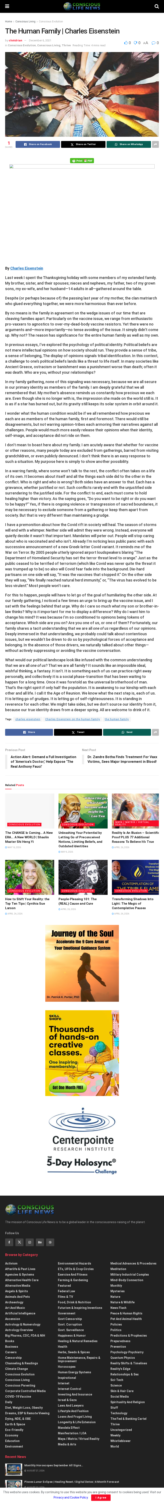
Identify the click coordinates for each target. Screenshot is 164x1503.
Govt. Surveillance (71, 1330)
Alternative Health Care (21, 1280)
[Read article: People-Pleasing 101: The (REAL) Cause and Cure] (83, 877)
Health (62, 1346)
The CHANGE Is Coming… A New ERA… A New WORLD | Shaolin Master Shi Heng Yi (29, 837)
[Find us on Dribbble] (50, 1242)
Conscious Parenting (20, 1385)
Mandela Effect (69, 1427)
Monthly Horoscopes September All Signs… (53, 1465)
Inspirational (67, 1377)
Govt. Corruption (70, 1324)
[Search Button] (157, 6)
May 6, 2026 (66, 852)
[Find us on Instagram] (30, 1242)
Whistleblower (120, 1441)
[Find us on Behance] (40, 1242)
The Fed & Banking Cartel (128, 1418)
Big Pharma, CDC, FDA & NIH (25, 1335)
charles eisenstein (27, 719)
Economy (11, 1435)
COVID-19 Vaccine (18, 1396)
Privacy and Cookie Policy (71, 1497)
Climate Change (16, 1369)
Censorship (13, 1357)
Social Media (119, 1396)
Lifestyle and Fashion (73, 1411)
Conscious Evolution (51, 21)
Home (8, 21)
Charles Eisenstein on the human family (72, 719)
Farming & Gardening (73, 1280)
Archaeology (14, 1302)
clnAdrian (15, 40)
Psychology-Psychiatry (127, 1352)
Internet (63, 1383)
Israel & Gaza (67, 1400)
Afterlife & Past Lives (20, 1269)
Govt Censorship (70, 1319)
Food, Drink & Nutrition (74, 1302)
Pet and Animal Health (126, 1319)
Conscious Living (25, 21)
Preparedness (120, 1341)
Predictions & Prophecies (128, 1335)
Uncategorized (121, 1430)
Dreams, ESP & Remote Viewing (27, 1413)
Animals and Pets (17, 1296)
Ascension (12, 1319)
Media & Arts (67, 1444)
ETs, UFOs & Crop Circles (76, 1269)
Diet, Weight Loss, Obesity (24, 1407)
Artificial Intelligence (20, 1313)
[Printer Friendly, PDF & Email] (82, 160)
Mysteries (117, 1291)
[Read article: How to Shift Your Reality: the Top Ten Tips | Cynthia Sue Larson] (29, 877)
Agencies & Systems (19, 1274)
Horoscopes (67, 1366)
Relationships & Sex (124, 1374)
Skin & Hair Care (121, 1391)
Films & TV (65, 1296)
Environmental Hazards (74, 1263)
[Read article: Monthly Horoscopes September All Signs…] (13, 1470)
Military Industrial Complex (129, 1274)
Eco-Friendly (14, 1430)
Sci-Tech (116, 1380)
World (114, 1446)
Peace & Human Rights (126, 1313)
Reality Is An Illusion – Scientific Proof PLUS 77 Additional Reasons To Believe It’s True (136, 837)
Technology (118, 1413)
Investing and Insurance (75, 1394)
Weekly (115, 1435)
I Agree (100, 1497)
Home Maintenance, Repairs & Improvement (79, 1359)
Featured (64, 1285)
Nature (115, 1296)
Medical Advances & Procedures (133, 1263)
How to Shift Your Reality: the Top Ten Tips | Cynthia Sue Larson (27, 903)
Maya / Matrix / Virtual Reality (132, 823)
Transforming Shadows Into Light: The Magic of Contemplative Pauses (133, 903)
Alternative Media (17, 1285)
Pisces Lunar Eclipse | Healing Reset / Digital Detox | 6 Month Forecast (71, 1481)
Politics (116, 1330)
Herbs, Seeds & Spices (74, 1352)
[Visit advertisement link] (82, 963)
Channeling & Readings (21, 1363)
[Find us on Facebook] (9, 1242)
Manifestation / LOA (72, 1433)
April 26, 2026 (121, 847)
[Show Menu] (7, 6)
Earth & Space (15, 1424)
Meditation (118, 1269)
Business (11, 1346)
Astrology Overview (19, 1330)
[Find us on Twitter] (19, 1242)
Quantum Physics (122, 1357)
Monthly (116, 1285)
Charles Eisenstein (26, 268)
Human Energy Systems (74, 1372)
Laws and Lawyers (71, 1405)
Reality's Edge (120, 1369)
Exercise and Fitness (73, 1274)
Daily (8, 1402)
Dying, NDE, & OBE (18, 1418)
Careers (11, 1352)
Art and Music (15, 1308)
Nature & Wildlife (122, 1302)
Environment (14, 1446)
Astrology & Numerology (22, 1324)
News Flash (118, 1308)
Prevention (118, 1346)
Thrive (66, 45)
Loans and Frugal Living (75, 1416)
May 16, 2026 (14, 847)
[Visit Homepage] (81, 6)
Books (9, 1341)
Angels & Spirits (16, 1291)
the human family (117, 719)
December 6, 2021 (40, 40)
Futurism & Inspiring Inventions (80, 1308)
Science (116, 1385)
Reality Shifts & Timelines (128, 1363)
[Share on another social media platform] (155, 144)
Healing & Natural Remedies (78, 1341)
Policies (116, 1324)
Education (12, 1441)
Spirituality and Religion (127, 1402)
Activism (11, 1263)
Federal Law (66, 1291)
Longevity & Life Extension (77, 1422)
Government (66, 1313)
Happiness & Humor (72, 1335)
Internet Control (69, 1389)
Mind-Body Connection (126, 1280)
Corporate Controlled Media (25, 1391)
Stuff (114, 1407)
